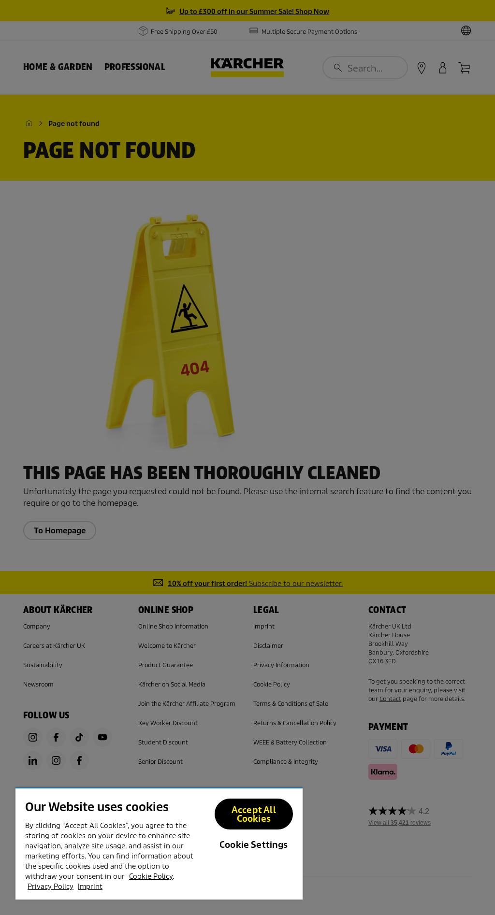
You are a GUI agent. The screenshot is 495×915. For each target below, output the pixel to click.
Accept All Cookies (254, 814)
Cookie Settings (253, 844)
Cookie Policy (151, 876)
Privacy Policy (50, 886)
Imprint (90, 886)
